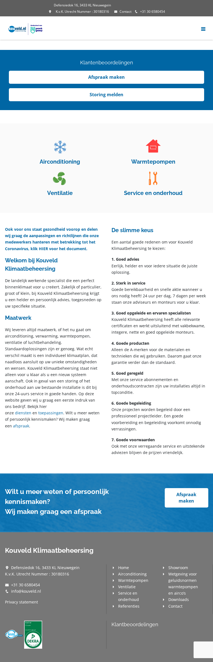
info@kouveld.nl (26, 591)
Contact (125, 11)
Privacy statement (21, 602)
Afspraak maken (106, 77)
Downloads (178, 599)
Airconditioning (132, 574)
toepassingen (50, 412)
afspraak (21, 425)
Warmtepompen (133, 580)
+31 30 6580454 (152, 11)
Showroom (178, 567)
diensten (23, 412)
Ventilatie (127, 586)
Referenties (129, 606)
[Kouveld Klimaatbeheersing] (26, 28)
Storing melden (106, 95)
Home (123, 567)
